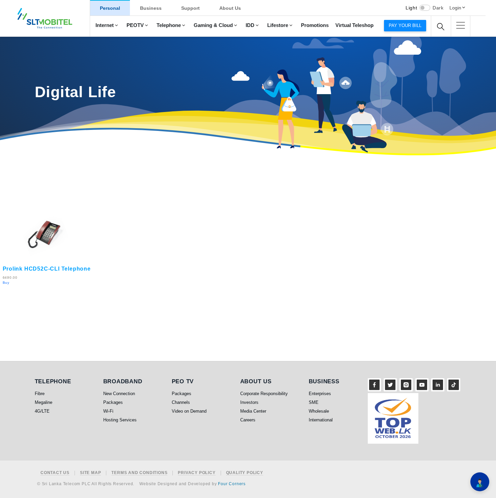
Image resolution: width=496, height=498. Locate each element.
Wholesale (319, 411)
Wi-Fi (108, 411)
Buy (6, 282)
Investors (249, 402)
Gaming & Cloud (213, 25)
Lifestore (277, 25)
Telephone (169, 25)
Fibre (40, 393)
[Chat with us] (479, 481)
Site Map (90, 473)
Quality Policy (244, 473)
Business (151, 8)
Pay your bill (405, 25)
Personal (110, 8)
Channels (181, 402)
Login (455, 7)
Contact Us (55, 473)
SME (314, 402)
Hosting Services (120, 419)
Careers (247, 419)
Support (190, 8)
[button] (460, 25)
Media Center (253, 411)
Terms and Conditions (139, 473)
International (321, 419)
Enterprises (320, 393)
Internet (104, 25)
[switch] (424, 8)
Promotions (315, 25)
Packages (113, 402)
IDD (250, 25)
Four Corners (232, 483)
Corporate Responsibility (264, 393)
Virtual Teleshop (354, 25)
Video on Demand (189, 411)
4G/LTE (42, 411)
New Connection (119, 393)
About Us (230, 8)
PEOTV (135, 25)
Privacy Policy (196, 473)
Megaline (43, 402)
